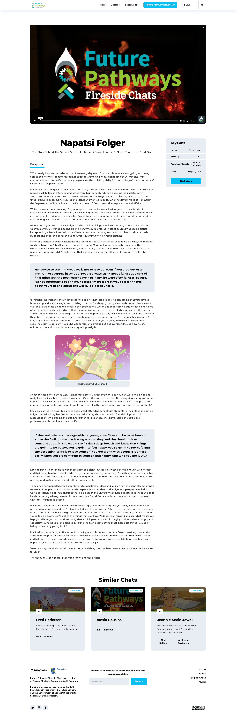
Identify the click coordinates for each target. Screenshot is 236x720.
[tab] (37, 164)
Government (195, 150)
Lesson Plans (132, 5)
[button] (116, 5)
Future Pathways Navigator (160, 5)
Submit (139, 681)
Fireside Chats (197, 677)
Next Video (186, 181)
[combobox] (189, 5)
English (187, 5)
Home (103, 5)
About (202, 682)
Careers (201, 673)
